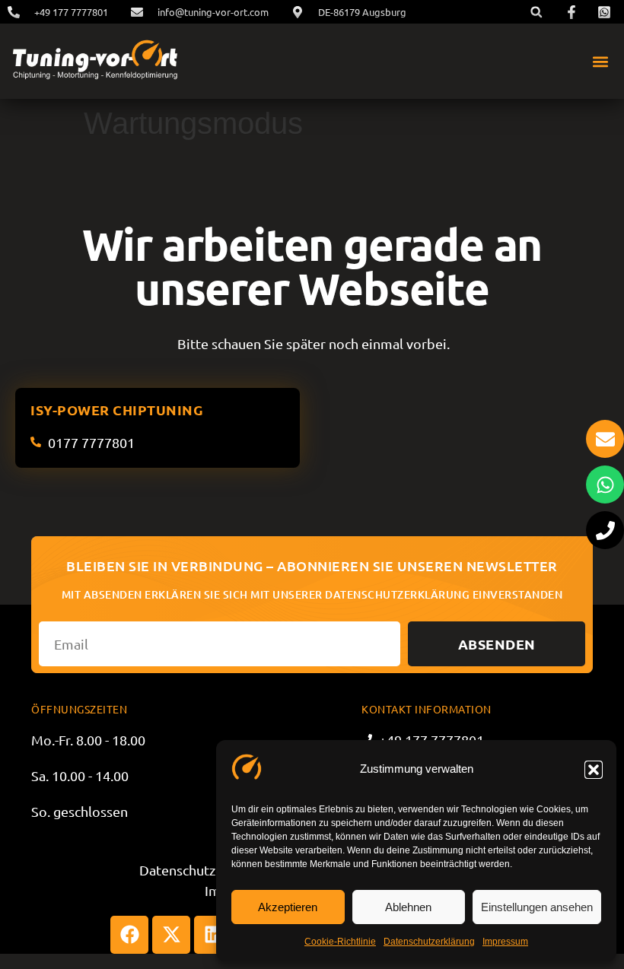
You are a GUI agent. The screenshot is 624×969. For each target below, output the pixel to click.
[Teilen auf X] (171, 935)
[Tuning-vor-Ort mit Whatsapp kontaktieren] (605, 484)
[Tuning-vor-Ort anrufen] (605, 530)
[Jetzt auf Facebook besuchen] (573, 12)
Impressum (505, 941)
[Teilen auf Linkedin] (213, 935)
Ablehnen (408, 907)
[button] (593, 769)
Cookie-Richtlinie (340, 941)
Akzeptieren (287, 907)
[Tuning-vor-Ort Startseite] (94, 61)
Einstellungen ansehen (537, 907)
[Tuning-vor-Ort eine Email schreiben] (605, 439)
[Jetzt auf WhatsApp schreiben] (606, 12)
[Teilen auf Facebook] (129, 935)
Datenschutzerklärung (429, 941)
